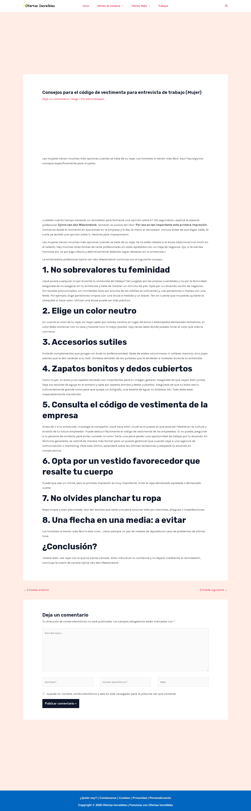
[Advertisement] (125, 49)
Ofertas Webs (139, 5)
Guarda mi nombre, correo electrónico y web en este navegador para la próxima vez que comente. (111, 693)
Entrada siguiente (214, 589)
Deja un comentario (55, 99)
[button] (121, 6)
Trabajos (163, 5)
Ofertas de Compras (108, 5)
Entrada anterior (36, 589)
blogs (75, 99)
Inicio (86, 5)
